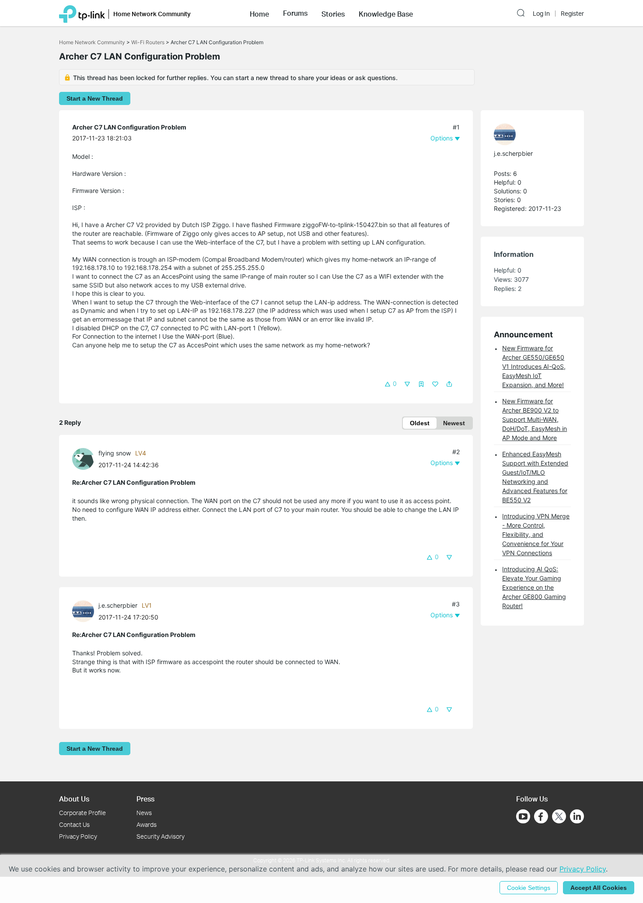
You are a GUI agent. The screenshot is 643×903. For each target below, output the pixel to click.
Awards (146, 824)
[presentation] (83, 459)
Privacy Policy (78, 836)
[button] (259, 13)
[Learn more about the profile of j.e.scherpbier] (85, 610)
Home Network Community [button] (152, 14)
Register (572, 13)
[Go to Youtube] (523, 816)
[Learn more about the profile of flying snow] (85, 458)
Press (145, 798)
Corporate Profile (82, 812)
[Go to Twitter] (559, 817)
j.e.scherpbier (117, 605)
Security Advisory (160, 836)
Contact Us (74, 824)
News (144, 812)
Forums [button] (295, 13)
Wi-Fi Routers (148, 42)
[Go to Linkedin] (577, 816)
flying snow (114, 453)
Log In (541, 13)
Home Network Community (92, 42)
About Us (74, 798)
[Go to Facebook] (541, 816)
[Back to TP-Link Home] (82, 13)
